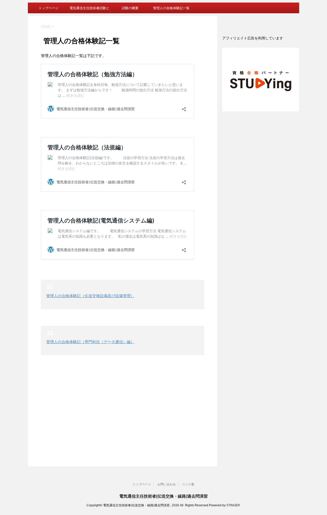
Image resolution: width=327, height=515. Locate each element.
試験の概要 (130, 8)
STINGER (233, 505)
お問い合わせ (166, 484)
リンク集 (188, 484)
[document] (260, 38)
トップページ (49, 8)
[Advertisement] (122, 409)
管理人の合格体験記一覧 (171, 8)
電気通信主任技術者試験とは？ (89, 9)
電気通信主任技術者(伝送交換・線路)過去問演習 (163, 496)
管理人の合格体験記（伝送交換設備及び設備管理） (90, 296)
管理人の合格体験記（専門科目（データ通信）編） (90, 342)
